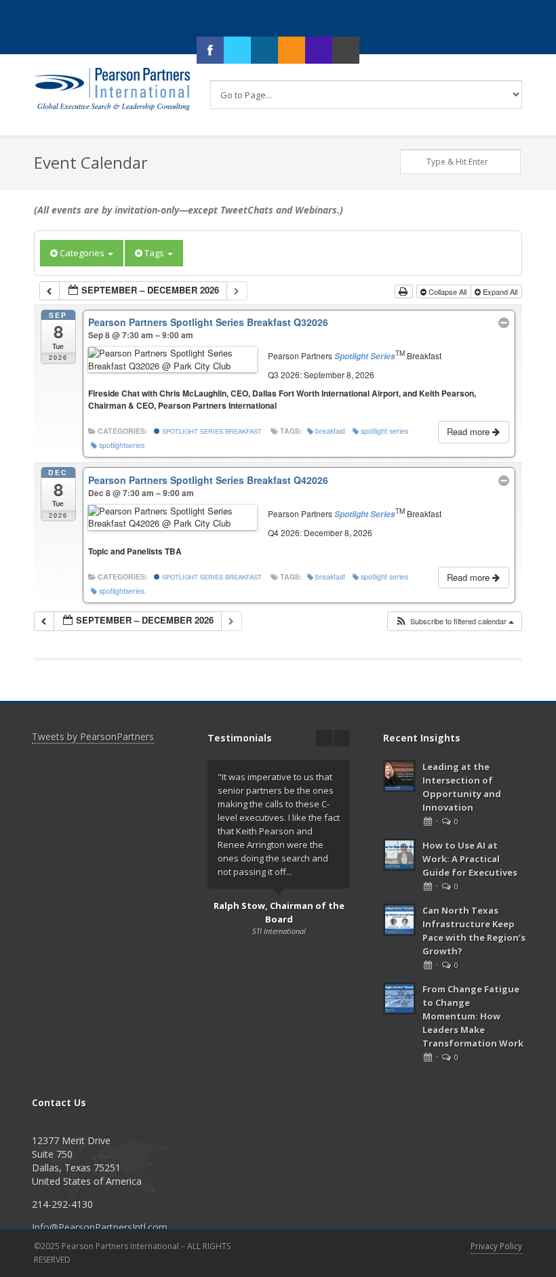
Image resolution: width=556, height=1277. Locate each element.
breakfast (330, 431)
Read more (469, 431)
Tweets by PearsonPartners (93, 736)
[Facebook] (210, 50)
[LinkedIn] (264, 50)
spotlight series (384, 431)
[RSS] (291, 50)
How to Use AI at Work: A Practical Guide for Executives (469, 858)
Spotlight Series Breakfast (211, 431)
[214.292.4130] (318, 50)
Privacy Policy (496, 1246)
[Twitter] (237, 50)
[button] (454, 621)
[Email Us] (345, 50)
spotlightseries (121, 445)
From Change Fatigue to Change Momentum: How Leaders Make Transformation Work (472, 1016)
